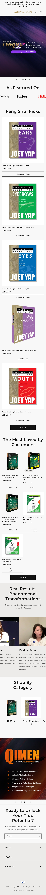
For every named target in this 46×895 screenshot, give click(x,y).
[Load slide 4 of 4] (27, 802)
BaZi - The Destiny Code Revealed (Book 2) (32, 477)
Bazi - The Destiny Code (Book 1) (10, 476)
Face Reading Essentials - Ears (15, 166)
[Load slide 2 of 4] (21, 802)
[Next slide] (29, 79)
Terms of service (19, 890)
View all (23, 428)
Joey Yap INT (14, 886)
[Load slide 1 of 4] (19, 802)
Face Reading (31, 721)
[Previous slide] (16, 79)
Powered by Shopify (24, 886)
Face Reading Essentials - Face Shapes (19, 350)
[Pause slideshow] (43, 79)
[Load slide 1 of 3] (20, 79)
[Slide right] (27, 730)
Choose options (23, 174)
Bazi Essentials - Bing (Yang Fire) (11, 560)
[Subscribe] (39, 836)
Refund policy (30, 890)
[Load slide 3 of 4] (24, 802)
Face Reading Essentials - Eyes (15, 289)
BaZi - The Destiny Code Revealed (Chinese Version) (10, 519)
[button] (4, 11)
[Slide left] (18, 730)
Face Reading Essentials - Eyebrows (17, 227)
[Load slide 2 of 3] (23, 79)
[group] (23, 46)
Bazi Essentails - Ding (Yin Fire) (32, 518)
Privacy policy (37, 887)
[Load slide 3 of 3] (25, 79)
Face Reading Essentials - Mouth (16, 412)
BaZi (10, 721)
